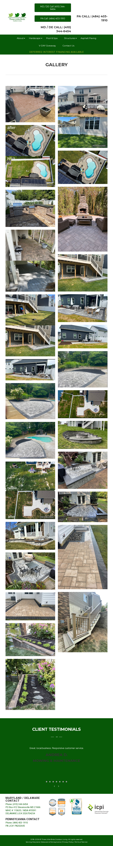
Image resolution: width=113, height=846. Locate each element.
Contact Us (68, 45)
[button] (24, 38)
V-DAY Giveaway (47, 45)
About (20, 38)
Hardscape (35, 38)
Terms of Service (81, 842)
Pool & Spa (51, 38)
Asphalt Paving (88, 38)
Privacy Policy (67, 842)
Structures (69, 38)
